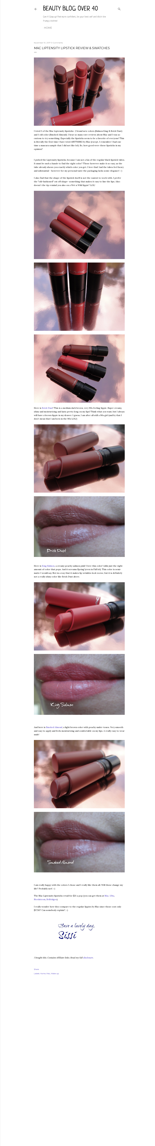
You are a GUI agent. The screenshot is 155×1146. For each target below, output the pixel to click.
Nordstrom (39, 899)
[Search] (119, 8)
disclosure (88, 957)
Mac (107, 895)
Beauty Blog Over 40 (70, 9)
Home (48, 27)
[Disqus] (77, 1021)
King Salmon (48, 566)
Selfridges (51, 899)
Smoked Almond (54, 727)
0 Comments (57, 43)
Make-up (55, 973)
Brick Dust (47, 408)
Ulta (112, 895)
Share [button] (36, 969)
